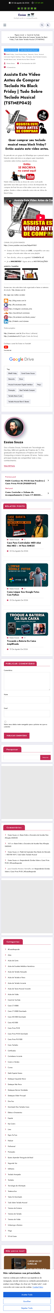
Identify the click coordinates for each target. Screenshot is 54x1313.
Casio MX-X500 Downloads (17, 1017)
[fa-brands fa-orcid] (32, 8)
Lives (9, 1129)
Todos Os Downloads (15, 1197)
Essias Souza (11, 63)
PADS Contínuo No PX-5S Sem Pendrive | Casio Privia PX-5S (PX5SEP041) (25, 482)
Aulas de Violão (13, 994)
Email (6, 708)
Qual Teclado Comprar (40, 57)
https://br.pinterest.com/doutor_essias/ (21, 317)
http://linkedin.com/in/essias (18, 321)
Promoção (29, 57)
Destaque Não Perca (15, 1084)
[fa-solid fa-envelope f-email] (35, 8)
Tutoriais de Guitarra (15, 1208)
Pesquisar (12, 749)
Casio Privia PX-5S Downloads (18, 1034)
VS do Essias (12, 1236)
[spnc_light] (48, 25)
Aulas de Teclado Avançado (17, 972)
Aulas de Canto (13, 960)
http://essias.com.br (18, 290)
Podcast (10, 1141)
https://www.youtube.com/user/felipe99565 (20, 245)
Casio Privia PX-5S (14, 1028)
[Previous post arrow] (48, 480)
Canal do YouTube (11, 50)
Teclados (11, 1180)
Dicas (36, 54)
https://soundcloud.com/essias (19, 313)
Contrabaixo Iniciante (15, 1056)
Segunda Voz (12, 1163)
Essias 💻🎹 (26, 15)
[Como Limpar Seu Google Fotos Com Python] (27, 575)
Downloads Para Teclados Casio (18, 1107)
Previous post (10, 477)
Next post (9, 488)
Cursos (10, 1067)
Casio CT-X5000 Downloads (17, 1011)
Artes (9, 955)
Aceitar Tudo (27, 1294)
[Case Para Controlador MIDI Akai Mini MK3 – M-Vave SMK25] (27, 526)
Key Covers (11, 1124)
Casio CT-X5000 (13, 1006)
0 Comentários (11, 67)
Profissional (11, 1146)
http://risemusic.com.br (12, 333)
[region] (27, 1291)
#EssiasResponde (14, 949)
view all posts (9, 466)
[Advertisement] (27, 792)
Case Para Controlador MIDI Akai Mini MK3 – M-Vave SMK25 (24, 544)
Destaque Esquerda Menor (17, 1079)
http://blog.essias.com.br (17, 300)
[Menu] (5, 25)
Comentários (8, 670)
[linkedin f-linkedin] (25, 8)
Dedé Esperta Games (15, 1073)
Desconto (30, 54)
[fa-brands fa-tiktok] (28, 8)
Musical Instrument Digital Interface (20, 384)
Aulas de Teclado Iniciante (17, 983)
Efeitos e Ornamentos (15, 1112)
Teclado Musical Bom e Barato (26, 59)
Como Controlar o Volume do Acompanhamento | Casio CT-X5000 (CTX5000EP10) (22, 494)
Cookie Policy (38, 1287)
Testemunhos (12, 1191)
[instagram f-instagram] (22, 8)
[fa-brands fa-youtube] (19, 8)
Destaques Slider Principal (17, 1095)
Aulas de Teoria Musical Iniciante (19, 989)
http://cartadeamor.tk (12, 336)
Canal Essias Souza (21, 54)
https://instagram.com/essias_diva (20, 309)
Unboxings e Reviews (15, 1225)
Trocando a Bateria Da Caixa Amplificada (21, 642)
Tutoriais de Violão (14, 1219)
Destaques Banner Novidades (18, 1090)
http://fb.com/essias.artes (17, 305)
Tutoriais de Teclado (14, 1214)
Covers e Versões (13, 1062)
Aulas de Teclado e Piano (16, 977)
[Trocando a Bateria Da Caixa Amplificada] (27, 624)
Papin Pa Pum (12, 1135)
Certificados (12, 1051)
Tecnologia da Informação (16, 1186)
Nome (6, 694)
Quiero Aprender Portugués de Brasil (20, 1157)
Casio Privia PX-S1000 (15, 1039)
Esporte (10, 1118)
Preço (23, 57)
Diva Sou (11, 1101)
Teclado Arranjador (14, 1174)
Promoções (11, 1152)
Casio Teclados (13, 1045)
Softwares (11, 1169)
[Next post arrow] (48, 493)
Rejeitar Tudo (27, 1308)
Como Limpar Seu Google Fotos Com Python (23, 593)
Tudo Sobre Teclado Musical (29, 50)
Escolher (27, 1301)
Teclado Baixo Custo (10, 59)
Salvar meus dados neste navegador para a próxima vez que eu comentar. (25, 725)
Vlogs (10, 1231)
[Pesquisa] (42, 25)
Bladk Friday (10, 54)
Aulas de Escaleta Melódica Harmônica (21, 966)
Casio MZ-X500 (13, 1022)
